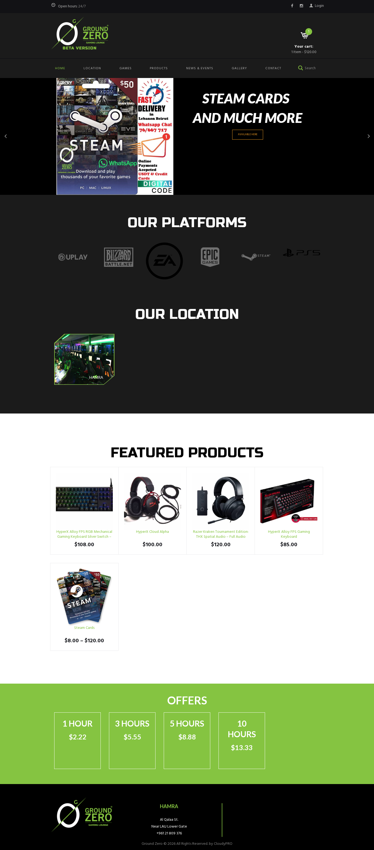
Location (92, 68)
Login (319, 6)
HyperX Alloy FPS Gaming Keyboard (289, 534)
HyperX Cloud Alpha (152, 532)
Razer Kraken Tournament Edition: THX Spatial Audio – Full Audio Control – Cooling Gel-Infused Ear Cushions (221, 539)
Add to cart (84, 501)
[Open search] (299, 67)
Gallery (239, 68)
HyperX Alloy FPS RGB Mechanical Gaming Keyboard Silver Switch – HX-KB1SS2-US (84, 537)
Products (159, 68)
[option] (73, 257)
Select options (84, 597)
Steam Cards (84, 628)
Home (60, 68)
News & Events (199, 68)
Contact (273, 68)
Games (125, 68)
